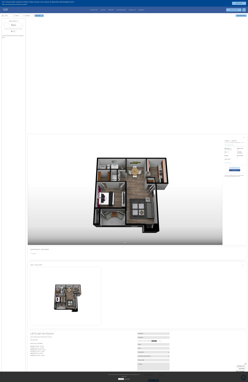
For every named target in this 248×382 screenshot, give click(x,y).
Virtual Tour (234, 170)
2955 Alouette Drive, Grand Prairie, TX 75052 (41, 337)
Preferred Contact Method (144, 340)
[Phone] (244, 9)
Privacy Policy (127, 378)
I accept (121, 378)
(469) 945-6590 (34, 339)
